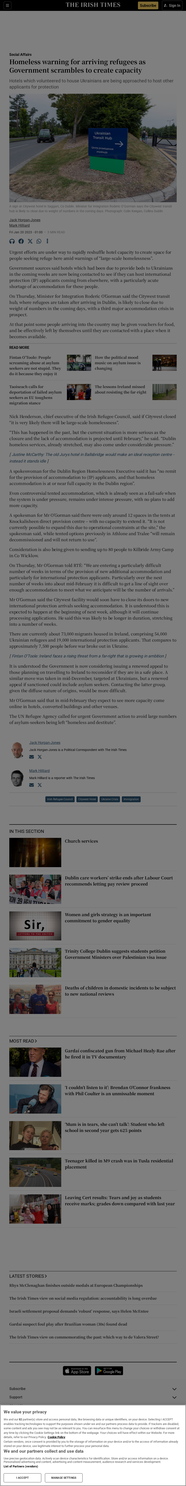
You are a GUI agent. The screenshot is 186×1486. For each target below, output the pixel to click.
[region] (93, 1445)
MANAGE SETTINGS (63, 1477)
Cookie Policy (56, 1437)
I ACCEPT (22, 1477)
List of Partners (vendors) (21, 1466)
